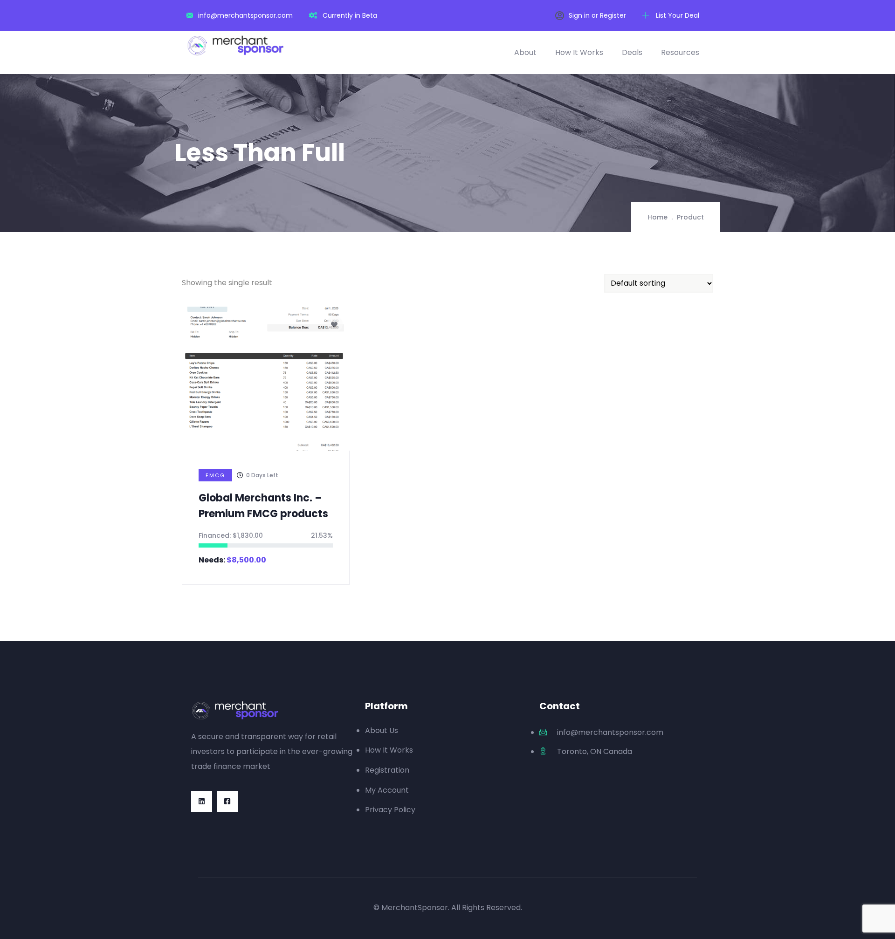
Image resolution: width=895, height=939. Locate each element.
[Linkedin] (201, 801)
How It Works (579, 52)
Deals (632, 52)
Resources (680, 52)
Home (657, 217)
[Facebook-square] (227, 801)
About (525, 52)
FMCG (215, 475)
